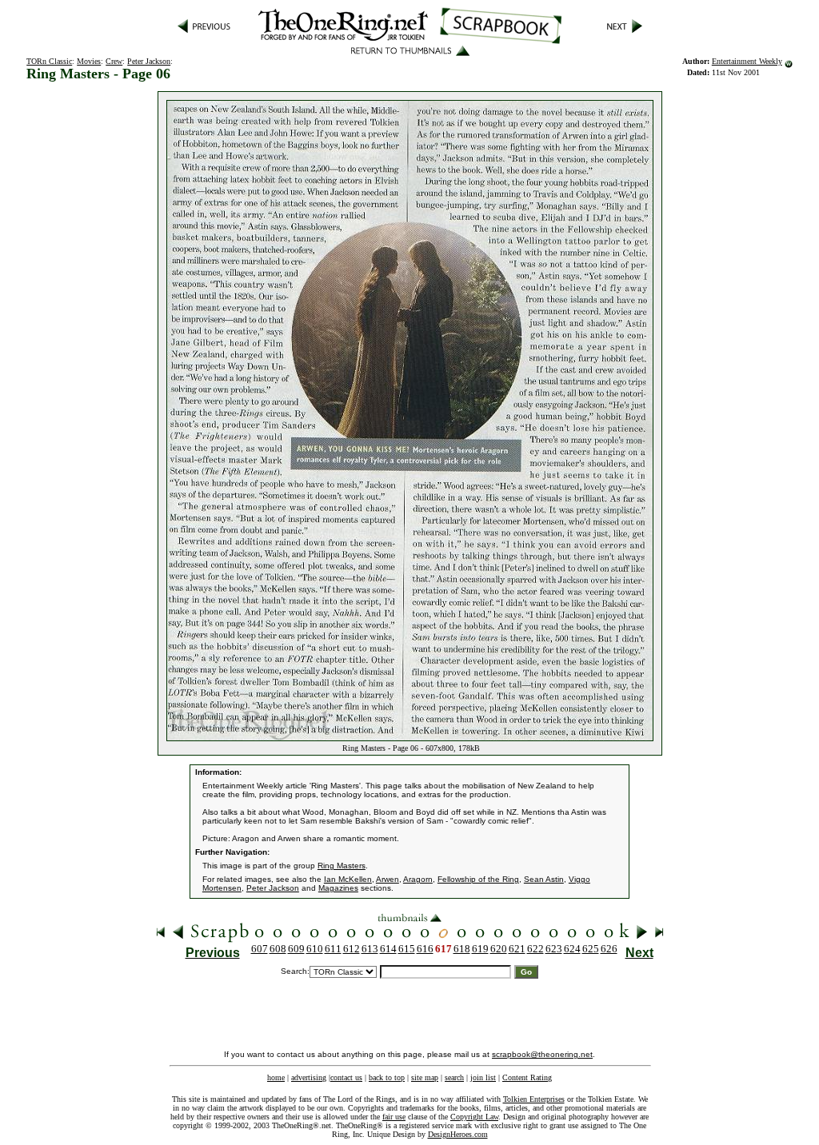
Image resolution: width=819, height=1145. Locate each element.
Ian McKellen (348, 879)
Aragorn (418, 879)
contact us (346, 1077)
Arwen (387, 879)
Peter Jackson (148, 61)
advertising (308, 1077)
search (454, 1077)
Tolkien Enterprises (534, 1099)
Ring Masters (342, 865)
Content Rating (527, 1077)
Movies (89, 61)
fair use (394, 1116)
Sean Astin (544, 879)
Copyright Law (474, 1116)
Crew (114, 61)
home (276, 1077)
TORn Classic (49, 61)
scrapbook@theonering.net (542, 1054)
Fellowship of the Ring (478, 879)
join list (483, 1077)
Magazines (338, 888)
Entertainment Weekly (747, 61)
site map (424, 1077)
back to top (387, 1077)
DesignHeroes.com (458, 1134)
